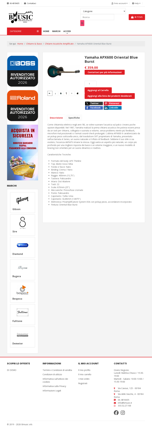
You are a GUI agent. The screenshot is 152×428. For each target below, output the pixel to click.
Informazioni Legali (52, 390)
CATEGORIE (15, 31)
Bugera (16, 276)
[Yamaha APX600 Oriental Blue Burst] (64, 71)
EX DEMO (11, 370)
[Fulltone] (22, 312)
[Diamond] (22, 245)
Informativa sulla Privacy (54, 386)
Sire (14, 231)
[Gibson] (22, 200)
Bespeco (17, 299)
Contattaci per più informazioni (105, 72)
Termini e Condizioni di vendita (57, 370)
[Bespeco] (22, 289)
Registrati (82, 383)
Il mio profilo (84, 370)
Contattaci (31, 3)
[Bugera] (22, 267)
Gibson (16, 209)
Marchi (56, 31)
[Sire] (22, 222)
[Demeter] (22, 334)
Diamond (17, 254)
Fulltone (17, 321)
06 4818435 (14, 3)
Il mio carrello (84, 374)
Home (46, 31)
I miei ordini (83, 378)
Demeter (17, 343)
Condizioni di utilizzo (52, 374)
